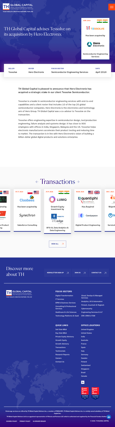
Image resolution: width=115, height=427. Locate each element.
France (83, 344)
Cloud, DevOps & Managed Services (91, 297)
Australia (84, 340)
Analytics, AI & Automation (92, 301)
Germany (84, 355)
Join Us (78, 273)
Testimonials (60, 351)
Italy (82, 351)
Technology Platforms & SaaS (67, 316)
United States (86, 333)
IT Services (59, 299)
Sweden (84, 358)
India (83, 337)
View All (55, 244)
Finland (84, 362)
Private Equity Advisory (64, 337)
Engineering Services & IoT (92, 312)
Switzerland (85, 365)
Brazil (83, 373)
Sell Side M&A (61, 329)
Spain (83, 347)
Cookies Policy (11, 421)
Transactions (60, 347)
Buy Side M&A (61, 333)
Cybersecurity (86, 309)
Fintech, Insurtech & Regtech (92, 305)
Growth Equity (61, 340)
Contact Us (96, 273)
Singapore (85, 369)
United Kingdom (87, 329)
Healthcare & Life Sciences (65, 312)
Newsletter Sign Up (55, 273)
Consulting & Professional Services (65, 307)
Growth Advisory (62, 344)
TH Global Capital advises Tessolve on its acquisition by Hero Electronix (95, 39)
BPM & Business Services (65, 303)
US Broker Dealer (39, 421)
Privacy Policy (25, 421)
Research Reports (62, 355)
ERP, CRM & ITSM (88, 316)
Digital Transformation (64, 296)
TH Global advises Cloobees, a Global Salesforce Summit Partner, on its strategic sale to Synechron (27, 210)
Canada (84, 376)
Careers (58, 358)
